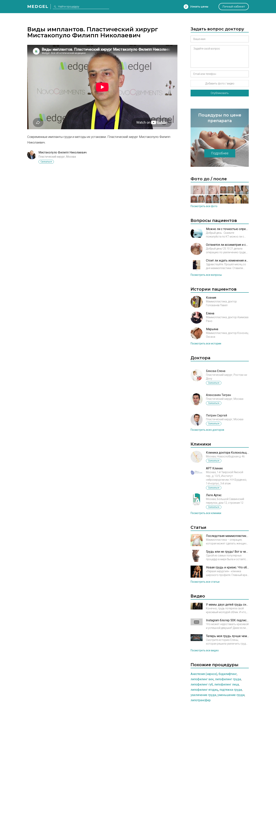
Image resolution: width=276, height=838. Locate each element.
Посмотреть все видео (205, 650)
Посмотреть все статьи (205, 581)
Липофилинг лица (226, 684)
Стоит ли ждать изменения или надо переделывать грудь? (227, 260)
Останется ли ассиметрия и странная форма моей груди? (227, 245)
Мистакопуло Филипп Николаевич (62, 152)
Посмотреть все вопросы (206, 274)
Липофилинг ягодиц (204, 689)
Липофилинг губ (202, 684)
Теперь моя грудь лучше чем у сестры (227, 636)
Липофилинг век (202, 679)
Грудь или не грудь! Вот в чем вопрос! (227, 551)
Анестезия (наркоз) (204, 674)
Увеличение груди (203, 695)
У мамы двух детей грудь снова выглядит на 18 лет (227, 604)
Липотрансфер (201, 700)
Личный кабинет (233, 6)
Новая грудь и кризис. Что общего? (227, 567)
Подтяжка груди (230, 689)
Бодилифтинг (228, 674)
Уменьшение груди (230, 695)
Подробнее (219, 153)
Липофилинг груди (228, 679)
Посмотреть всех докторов (207, 429)
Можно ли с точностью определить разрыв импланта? (227, 229)
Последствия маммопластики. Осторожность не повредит (227, 536)
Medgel (37, 6)
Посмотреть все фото (204, 206)
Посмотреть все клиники (206, 513)
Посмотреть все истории (206, 343)
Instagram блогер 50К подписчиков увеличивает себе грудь (227, 620)
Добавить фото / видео (219, 83)
